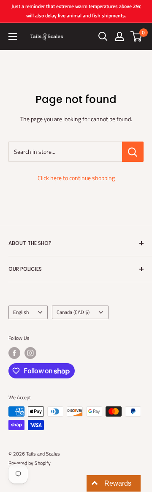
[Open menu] (12, 36)
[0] (136, 36)
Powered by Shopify (29, 463)
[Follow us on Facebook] (14, 353)
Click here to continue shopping (76, 177)
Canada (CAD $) (73, 312)
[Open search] (103, 36)
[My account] (119, 36)
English (21, 312)
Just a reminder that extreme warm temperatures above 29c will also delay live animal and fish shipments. (76, 10)
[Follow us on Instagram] (30, 353)
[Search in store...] (133, 152)
